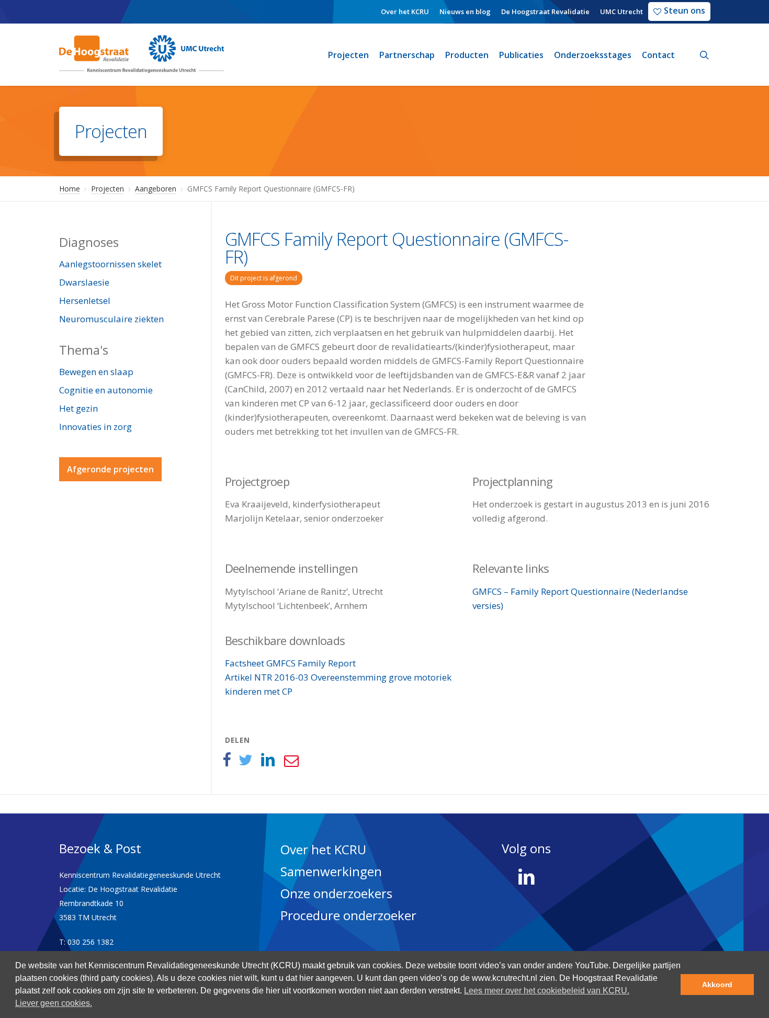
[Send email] (291, 760)
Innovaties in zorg (95, 427)
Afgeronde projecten (110, 469)
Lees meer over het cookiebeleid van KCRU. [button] (546, 990)
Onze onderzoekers (336, 893)
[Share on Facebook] (226, 760)
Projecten (107, 189)
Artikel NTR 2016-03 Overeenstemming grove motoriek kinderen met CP (338, 684)
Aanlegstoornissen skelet (110, 264)
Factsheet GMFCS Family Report (290, 663)
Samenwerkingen (331, 871)
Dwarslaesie (84, 282)
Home (69, 189)
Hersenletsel (84, 301)
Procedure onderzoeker (348, 915)
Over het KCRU (323, 849)
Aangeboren (155, 189)
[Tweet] (246, 760)
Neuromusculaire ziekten (111, 319)
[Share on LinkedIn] (268, 760)
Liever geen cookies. (53, 1003)
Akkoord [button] (717, 984)
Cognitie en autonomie (106, 390)
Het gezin (78, 408)
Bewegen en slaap (96, 372)
